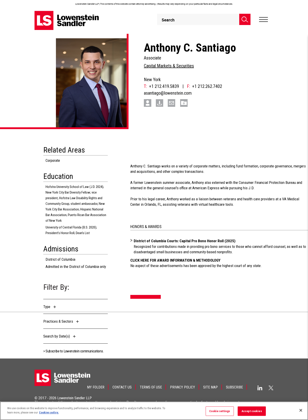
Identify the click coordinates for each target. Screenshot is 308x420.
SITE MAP (210, 387)
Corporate (53, 160)
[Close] (301, 410)
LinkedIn (259, 388)
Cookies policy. (49, 412)
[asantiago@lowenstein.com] (173, 102)
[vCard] (149, 102)
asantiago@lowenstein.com (168, 93)
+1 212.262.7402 (207, 86)
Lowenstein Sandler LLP (74, 398)
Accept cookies (251, 411)
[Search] (245, 19)
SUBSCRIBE (234, 387)
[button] (51, 307)
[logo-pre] (66, 20)
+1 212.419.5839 (164, 86)
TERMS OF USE (151, 387)
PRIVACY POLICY (182, 387)
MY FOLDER (95, 387)
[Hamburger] (263, 19)
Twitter (271, 387)
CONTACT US (122, 387)
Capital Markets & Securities (169, 65)
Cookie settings (219, 411)
